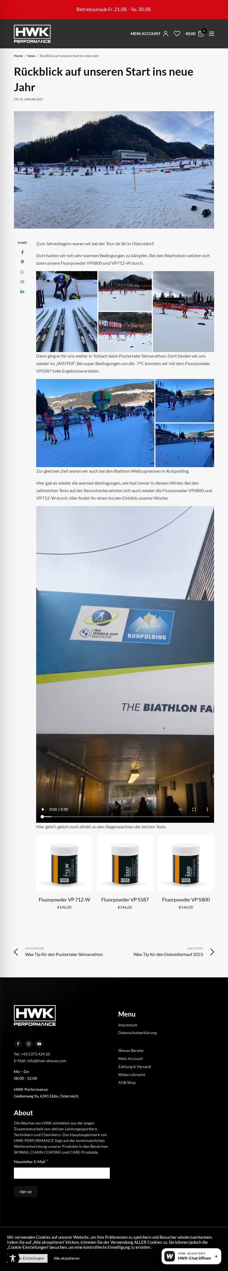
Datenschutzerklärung (137, 1032)
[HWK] (32, 34)
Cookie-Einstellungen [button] (27, 1258)
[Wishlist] (175, 33)
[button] (66, 311)
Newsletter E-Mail (31, 1161)
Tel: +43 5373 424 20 (32, 1054)
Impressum (127, 1024)
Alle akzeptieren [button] (67, 1258)
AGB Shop (127, 1082)
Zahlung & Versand (134, 1066)
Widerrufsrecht (131, 1074)
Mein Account (130, 1058)
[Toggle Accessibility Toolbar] (13, 1258)
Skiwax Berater (131, 1050)
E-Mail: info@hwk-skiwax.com (40, 1060)
